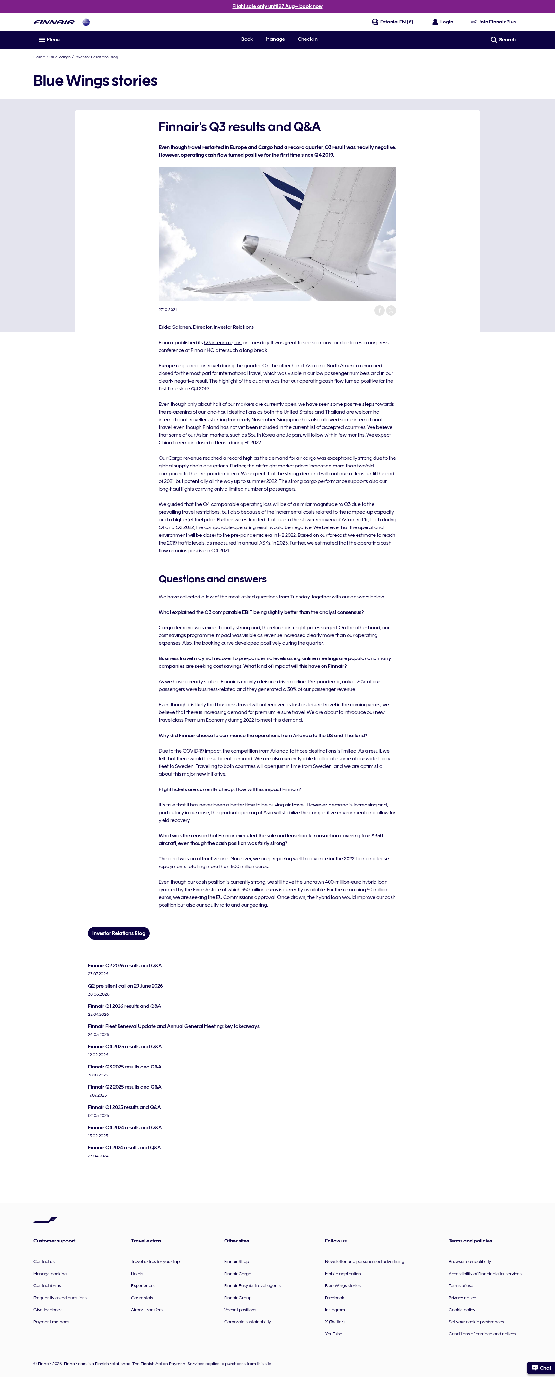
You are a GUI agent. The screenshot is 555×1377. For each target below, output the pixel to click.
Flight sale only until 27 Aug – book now (278, 6)
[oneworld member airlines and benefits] (86, 22)
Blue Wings (60, 56)
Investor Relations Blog (96, 56)
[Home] (54, 22)
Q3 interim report (223, 342)
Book (247, 39)
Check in (308, 39)
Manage (275, 39)
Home (39, 56)
